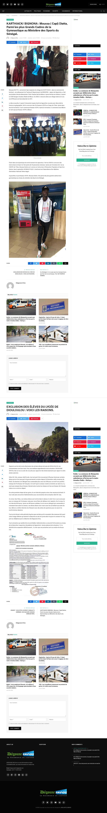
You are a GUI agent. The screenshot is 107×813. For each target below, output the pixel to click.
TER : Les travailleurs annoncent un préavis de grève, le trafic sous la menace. (53, 345)
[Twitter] (2, 98)
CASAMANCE (66, 11)
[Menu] (3, 11)
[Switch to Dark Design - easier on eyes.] (101, 11)
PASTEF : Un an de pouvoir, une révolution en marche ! (87, 764)
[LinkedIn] (2, 102)
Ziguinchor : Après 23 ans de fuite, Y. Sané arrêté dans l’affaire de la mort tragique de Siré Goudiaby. (53, 319)
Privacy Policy (87, 165)
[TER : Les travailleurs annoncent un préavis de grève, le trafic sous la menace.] (53, 334)
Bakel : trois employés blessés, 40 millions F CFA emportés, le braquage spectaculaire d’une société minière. (21, 346)
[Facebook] (2, 94)
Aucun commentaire (47, 37)
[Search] (104, 11)
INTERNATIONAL (78, 11)
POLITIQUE (37, 11)
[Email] (2, 110)
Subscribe (93, 4)
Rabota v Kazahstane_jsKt (80, 748)
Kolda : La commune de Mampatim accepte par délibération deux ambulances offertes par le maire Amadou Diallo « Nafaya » (21, 319)
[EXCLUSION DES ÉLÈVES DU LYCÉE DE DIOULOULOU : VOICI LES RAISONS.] (37, 442)
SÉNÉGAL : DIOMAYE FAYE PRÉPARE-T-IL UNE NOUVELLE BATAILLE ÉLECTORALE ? (91, 112)
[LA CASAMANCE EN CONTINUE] (53, 4)
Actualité (27, 11)
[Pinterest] (2, 106)
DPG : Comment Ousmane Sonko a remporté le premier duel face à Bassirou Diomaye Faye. (91, 122)
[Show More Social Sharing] (42, 42)
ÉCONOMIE (46, 11)
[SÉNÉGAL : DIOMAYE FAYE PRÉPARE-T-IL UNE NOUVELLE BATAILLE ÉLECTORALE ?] (77, 112)
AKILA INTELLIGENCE (66, 807)
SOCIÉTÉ (55, 11)
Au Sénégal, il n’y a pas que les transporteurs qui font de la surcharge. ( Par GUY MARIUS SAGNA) (53, 273)
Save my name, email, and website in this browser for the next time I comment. (29, 383)
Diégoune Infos (14, 37)
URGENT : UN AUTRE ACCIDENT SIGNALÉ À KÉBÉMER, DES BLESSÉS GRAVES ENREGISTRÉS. (23, 612)
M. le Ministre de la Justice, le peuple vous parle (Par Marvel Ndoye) (86, 750)
